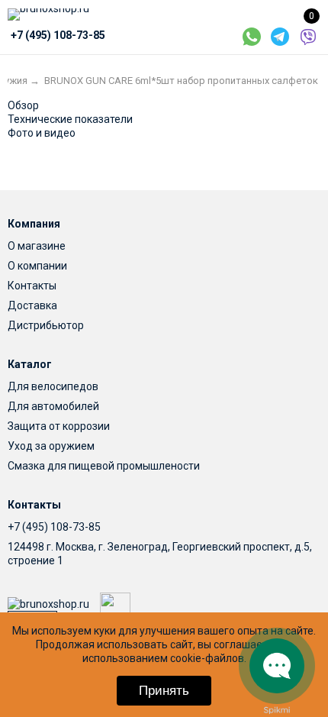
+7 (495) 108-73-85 (54, 527)
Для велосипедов (53, 386)
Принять (164, 690)
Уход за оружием (51, 446)
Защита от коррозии (59, 426)
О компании (37, 266)
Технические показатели (70, 119)
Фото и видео (42, 133)
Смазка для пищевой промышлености (104, 466)
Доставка (32, 305)
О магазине (37, 246)
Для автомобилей (53, 406)
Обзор (23, 105)
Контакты (32, 285)
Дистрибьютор (46, 325)
